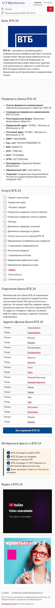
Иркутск (31, 362)
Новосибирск (34, 332)
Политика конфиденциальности (27, 592)
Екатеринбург (34, 352)
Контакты (48, 2)
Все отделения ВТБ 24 (28, 430)
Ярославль (33, 412)
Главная (37, 2)
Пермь (31, 392)
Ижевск (31, 422)
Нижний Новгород (36, 382)
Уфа (30, 402)
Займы (12, 269)
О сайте (5, 592)
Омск (30, 372)
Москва (31, 342)
